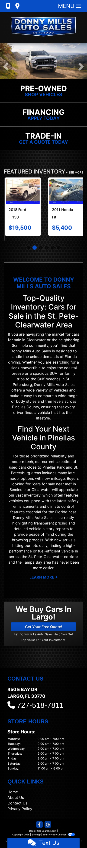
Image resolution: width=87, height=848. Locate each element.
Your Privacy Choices (55, 829)
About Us (15, 792)
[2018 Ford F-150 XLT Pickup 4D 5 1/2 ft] (22, 191)
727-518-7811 (40, 699)
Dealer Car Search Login (42, 825)
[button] (6, 67)
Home (12, 786)
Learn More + (43, 571)
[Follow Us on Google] (48, 819)
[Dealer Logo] (43, 27)
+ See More (74, 172)
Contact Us (17, 797)
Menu (67, 6)
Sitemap (36, 829)
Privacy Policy (19, 803)
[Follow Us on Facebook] (39, 819)
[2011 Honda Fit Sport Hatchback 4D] (65, 191)
